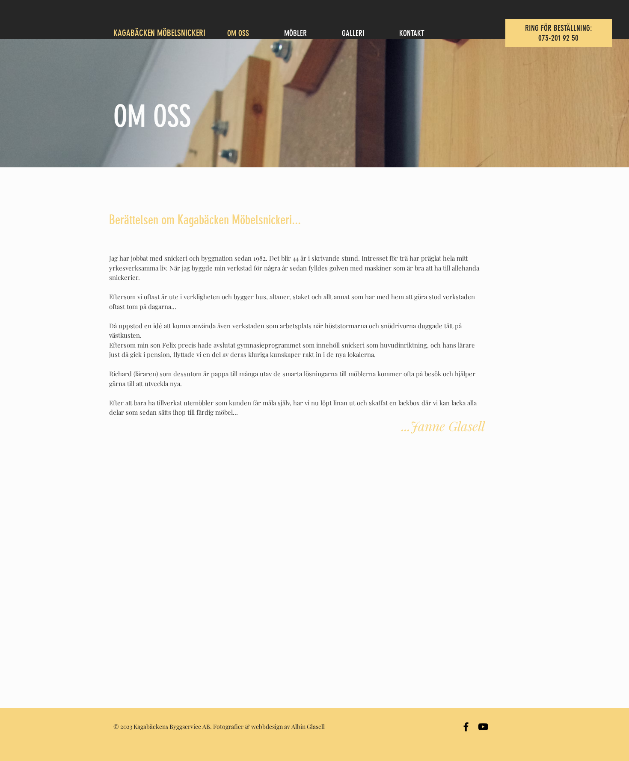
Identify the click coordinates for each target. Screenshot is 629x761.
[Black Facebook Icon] (466, 727)
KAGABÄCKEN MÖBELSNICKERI (159, 32)
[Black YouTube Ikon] (483, 727)
